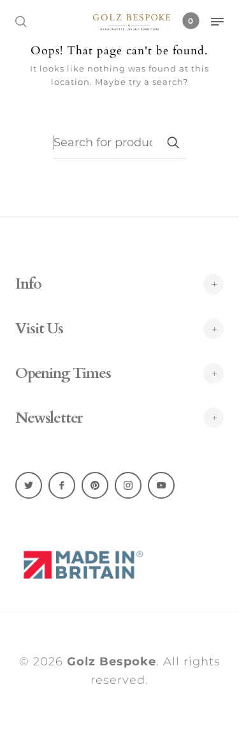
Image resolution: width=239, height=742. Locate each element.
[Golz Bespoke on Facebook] (61, 485)
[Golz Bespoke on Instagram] (128, 485)
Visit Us (39, 328)
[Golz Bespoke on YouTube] (161, 485)
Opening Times (63, 373)
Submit (172, 142)
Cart (190, 21)
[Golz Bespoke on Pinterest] (95, 485)
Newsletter (48, 418)
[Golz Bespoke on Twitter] (28, 485)
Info (28, 284)
